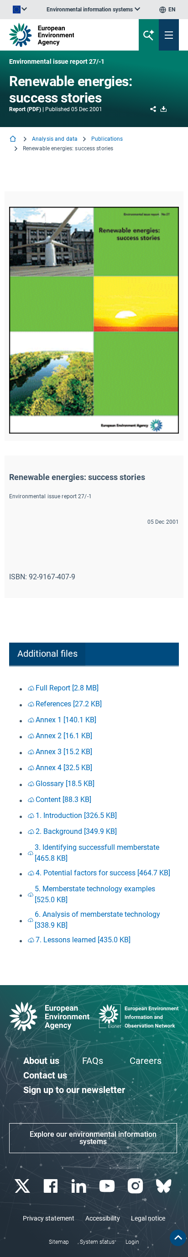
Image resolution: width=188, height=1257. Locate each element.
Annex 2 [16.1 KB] (64, 735)
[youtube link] (108, 1186)
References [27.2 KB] (69, 704)
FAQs (92, 1060)
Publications (107, 139)
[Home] (13, 139)
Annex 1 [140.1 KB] (66, 719)
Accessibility (102, 1218)
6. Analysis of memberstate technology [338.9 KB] (97, 920)
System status (97, 1242)
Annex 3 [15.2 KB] (64, 751)
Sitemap (59, 1242)
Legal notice (148, 1218)
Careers (146, 1060)
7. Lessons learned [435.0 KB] (83, 939)
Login (132, 1242)
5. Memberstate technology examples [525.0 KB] (95, 894)
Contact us (45, 1075)
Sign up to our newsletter (74, 1089)
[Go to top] (178, 1238)
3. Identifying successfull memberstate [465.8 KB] (97, 853)
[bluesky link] (164, 1186)
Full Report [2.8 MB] (67, 688)
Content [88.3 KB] (63, 799)
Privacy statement (48, 1218)
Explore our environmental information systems (93, 1138)
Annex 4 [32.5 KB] (64, 767)
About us (41, 1060)
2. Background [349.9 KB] (76, 831)
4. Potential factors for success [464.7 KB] (103, 873)
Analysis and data (55, 139)
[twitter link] (23, 1186)
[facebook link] (51, 1186)
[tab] (47, 654)
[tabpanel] (94, 815)
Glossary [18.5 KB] (65, 783)
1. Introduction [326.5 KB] (76, 815)
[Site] (63, 35)
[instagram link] (136, 1186)
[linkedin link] (79, 1186)
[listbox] (93, 9)
